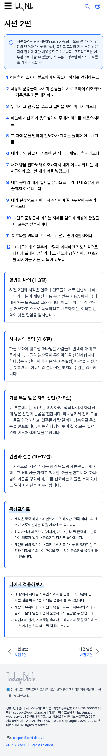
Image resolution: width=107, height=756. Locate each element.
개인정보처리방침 (42, 745)
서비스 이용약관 (15, 745)
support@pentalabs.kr (28, 738)
